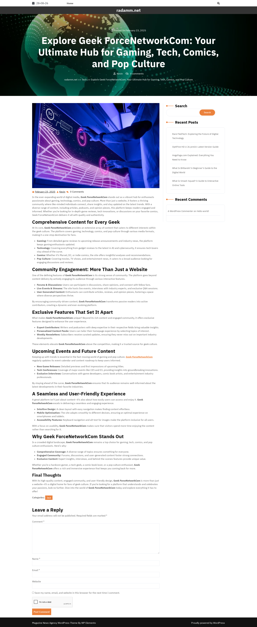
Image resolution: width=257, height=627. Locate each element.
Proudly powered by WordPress (208, 622)
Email (36, 570)
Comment (38, 521)
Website (36, 581)
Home (70, 3)
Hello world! (203, 211)
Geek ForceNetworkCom (139, 356)
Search (181, 105)
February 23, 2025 (45, 192)
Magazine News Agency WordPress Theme (55, 622)
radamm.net (128, 10)
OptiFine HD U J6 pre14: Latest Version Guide (195, 146)
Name (36, 558)
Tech (84, 79)
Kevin (62, 191)
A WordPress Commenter (180, 211)
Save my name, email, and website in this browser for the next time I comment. (77, 592)
